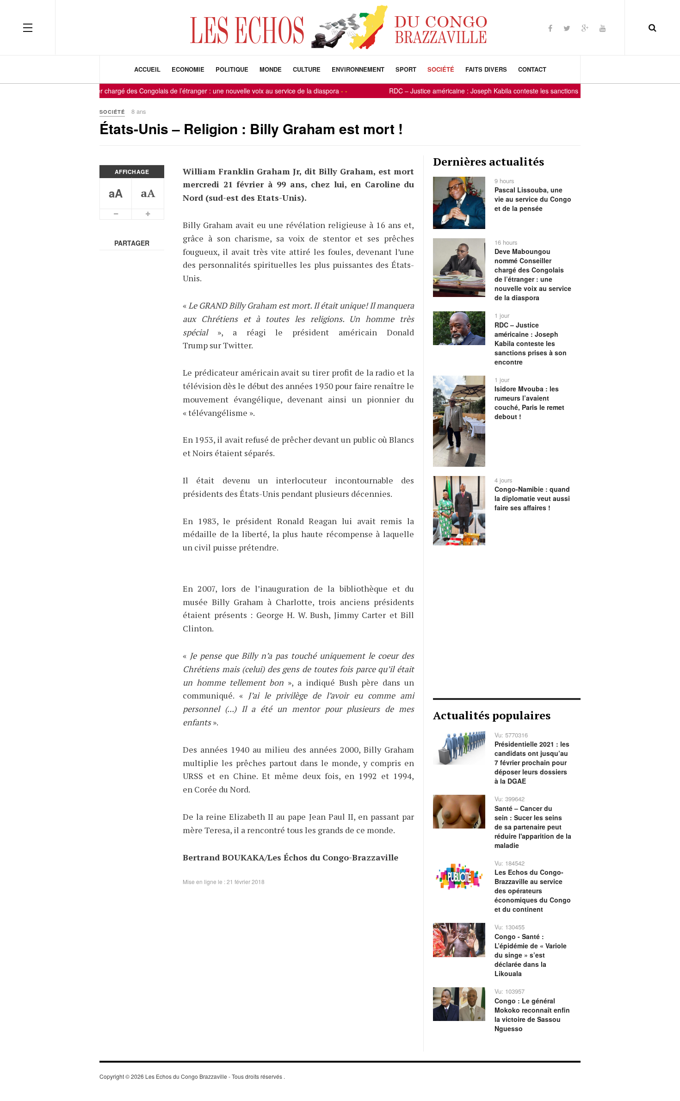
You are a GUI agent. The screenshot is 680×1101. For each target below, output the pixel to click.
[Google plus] (584, 28)
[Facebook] (550, 28)
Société (440, 69)
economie (188, 69)
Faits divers (486, 69)
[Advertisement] (507, 622)
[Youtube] (603, 28)
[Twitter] (566, 28)
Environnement (358, 69)
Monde (271, 69)
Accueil (147, 69)
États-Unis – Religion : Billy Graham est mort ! (251, 128)
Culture (307, 69)
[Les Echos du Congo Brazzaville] (340, 27)
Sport (406, 69)
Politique (232, 69)
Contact (532, 69)
